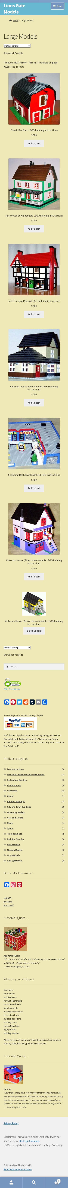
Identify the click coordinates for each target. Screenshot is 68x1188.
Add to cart (34, 143)
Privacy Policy (11, 1123)
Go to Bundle (34, 630)
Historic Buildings (16, 801)
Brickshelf (9, 905)
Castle (10, 796)
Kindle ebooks (14, 785)
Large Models (13, 855)
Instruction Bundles (17, 780)
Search (34, 1182)
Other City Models (16, 812)
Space (10, 828)
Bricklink (8, 901)
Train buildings (14, 833)
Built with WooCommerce (18, 1169)
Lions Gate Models (14, 8)
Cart (52, 1180)
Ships (10, 822)
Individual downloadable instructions (25, 774)
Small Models (13, 844)
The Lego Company (29, 1141)
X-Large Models (14, 860)
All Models (12, 790)
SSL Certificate (12, 689)
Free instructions (15, 769)
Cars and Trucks (15, 817)
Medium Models (14, 850)
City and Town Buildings (19, 806)
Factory (7, 1089)
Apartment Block (12, 955)
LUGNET (8, 898)
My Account (11, 1182)
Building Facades (15, 839)
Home (15, 20)
